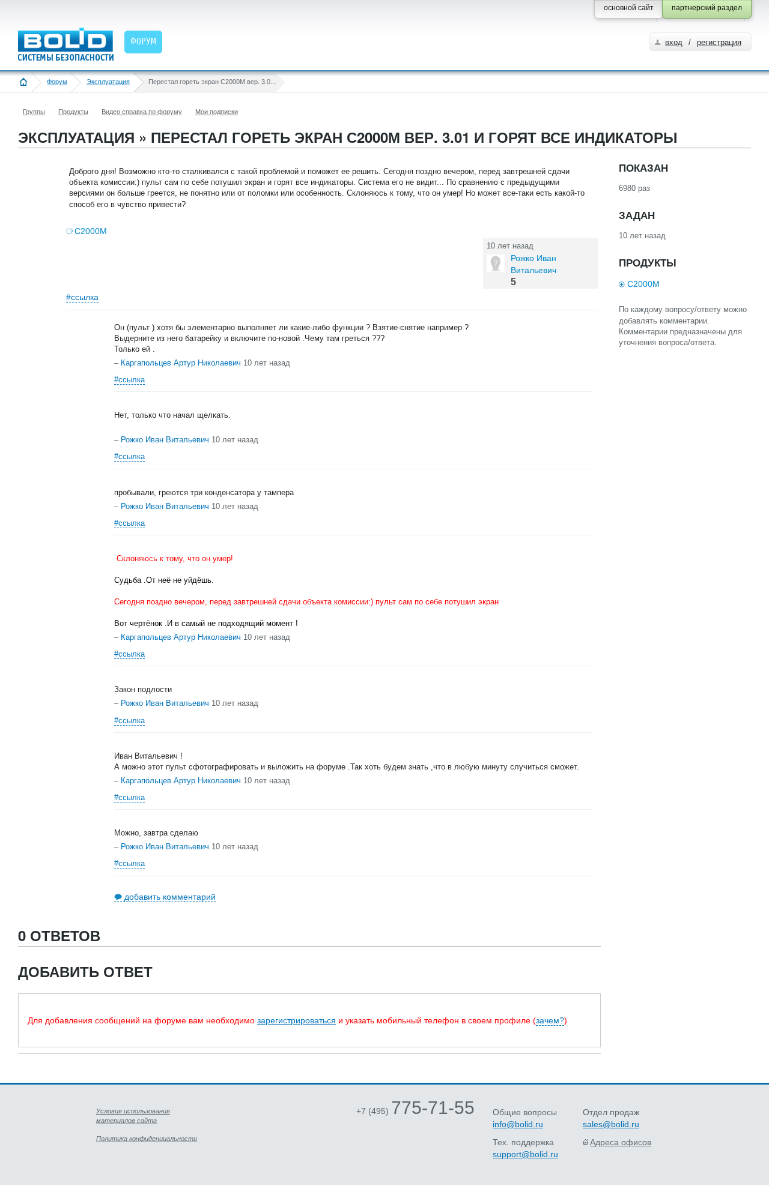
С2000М (90, 231)
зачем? (550, 1020)
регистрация (719, 42)
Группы (34, 111)
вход (673, 42)
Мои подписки (216, 111)
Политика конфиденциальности (146, 1138)
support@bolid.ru (525, 1154)
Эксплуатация (108, 81)
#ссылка (82, 297)
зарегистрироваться (296, 1020)
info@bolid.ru (518, 1124)
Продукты (73, 111)
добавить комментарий (170, 897)
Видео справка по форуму (142, 111)
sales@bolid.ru (611, 1124)
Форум (57, 81)
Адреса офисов (620, 1142)
